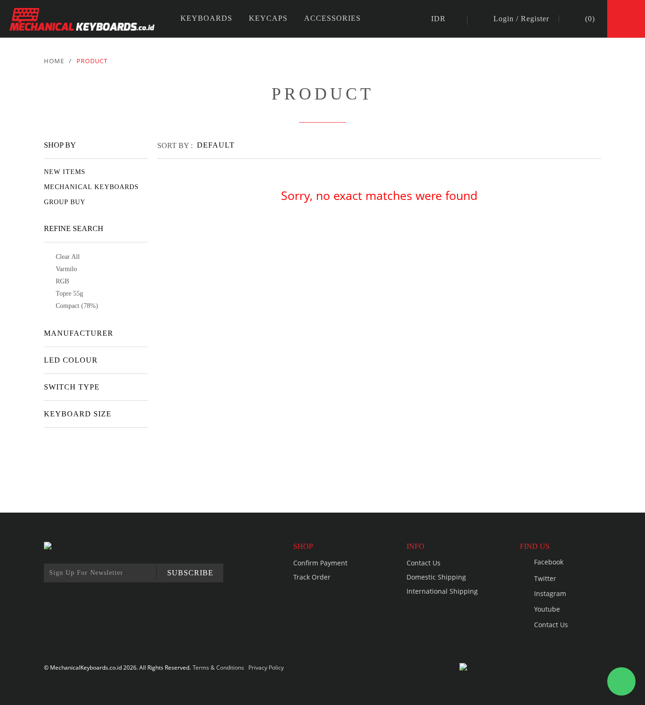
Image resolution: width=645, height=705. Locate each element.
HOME (54, 61)
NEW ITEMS (64, 171)
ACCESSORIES (332, 18)
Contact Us (424, 562)
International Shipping (442, 591)
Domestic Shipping (436, 576)
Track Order (312, 576)
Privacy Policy (266, 668)
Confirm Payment (320, 562)
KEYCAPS (268, 18)
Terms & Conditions (218, 668)
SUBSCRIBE (190, 573)
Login (503, 19)
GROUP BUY (64, 202)
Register (535, 19)
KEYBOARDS (206, 18)
